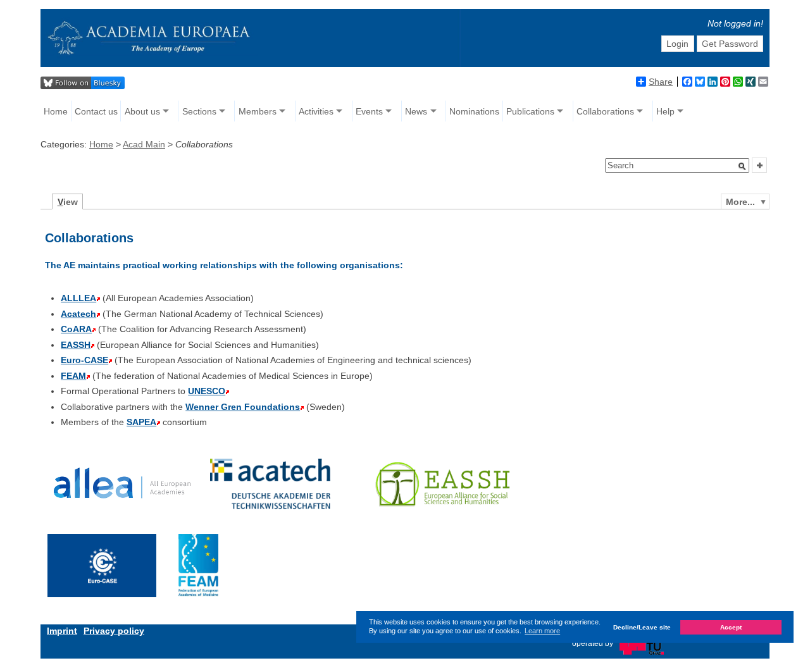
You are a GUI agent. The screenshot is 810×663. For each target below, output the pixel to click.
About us (142, 111)
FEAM (73, 376)
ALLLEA (78, 298)
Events (369, 111)
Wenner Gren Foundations (242, 407)
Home (56, 111)
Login (677, 44)
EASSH (75, 345)
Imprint (62, 631)
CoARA (76, 329)
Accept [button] (731, 627)
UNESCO (206, 391)
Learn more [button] (542, 631)
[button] (742, 166)
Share (661, 82)
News (416, 111)
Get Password (730, 44)
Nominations (474, 111)
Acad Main (144, 144)
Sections (199, 111)
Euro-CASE (84, 360)
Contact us (96, 111)
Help (665, 111)
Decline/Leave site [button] (642, 627)
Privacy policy (114, 631)
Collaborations (605, 111)
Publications (530, 111)
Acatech (78, 314)
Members (258, 111)
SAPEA (141, 422)
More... (740, 202)
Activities (316, 111)
